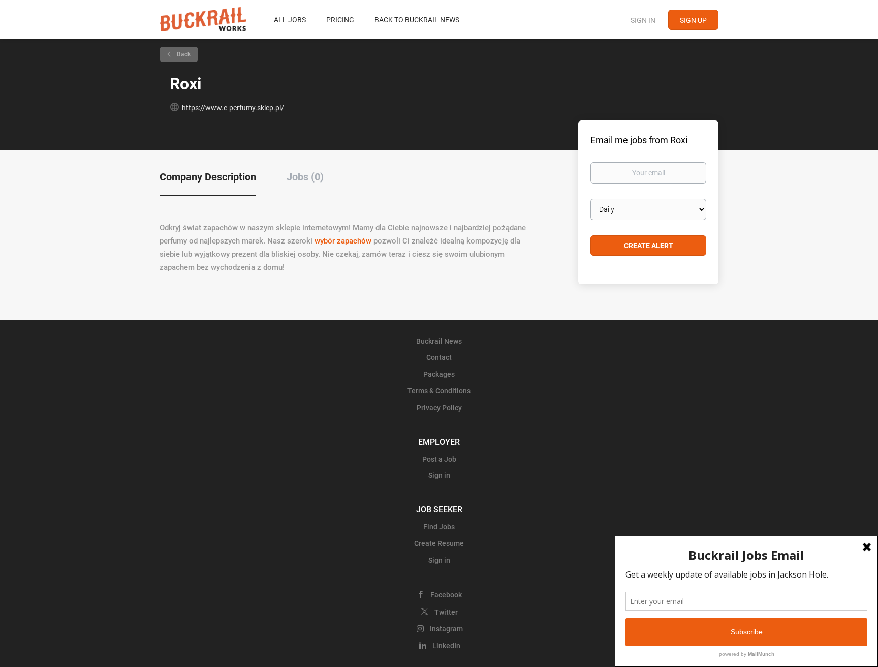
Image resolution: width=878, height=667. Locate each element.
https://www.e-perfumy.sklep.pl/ (233, 108)
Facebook (446, 595)
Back (183, 54)
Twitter (446, 612)
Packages (439, 374)
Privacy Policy (439, 408)
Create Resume (439, 543)
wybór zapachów (343, 241)
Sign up (693, 20)
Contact (439, 357)
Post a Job (439, 459)
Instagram (446, 629)
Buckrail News (439, 341)
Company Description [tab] (208, 177)
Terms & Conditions (439, 391)
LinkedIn (446, 646)
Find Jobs (439, 527)
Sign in (643, 20)
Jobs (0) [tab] (305, 177)
